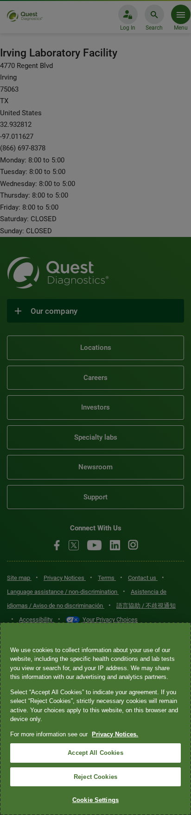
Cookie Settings (95, 799)
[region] (95, 718)
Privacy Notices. (115, 734)
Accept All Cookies (95, 752)
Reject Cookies (95, 776)
